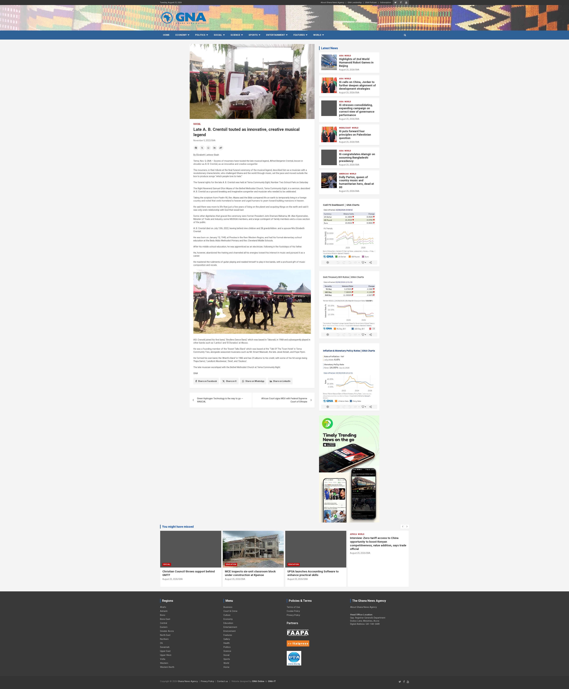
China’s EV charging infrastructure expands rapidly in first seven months (378, 539)
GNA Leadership (355, 2)
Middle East (345, 128)
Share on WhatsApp (254, 381)
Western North (167, 667)
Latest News (329, 48)
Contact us (222, 681)
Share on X (231, 381)
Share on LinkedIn (281, 381)
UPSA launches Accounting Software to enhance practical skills (250, 573)
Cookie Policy (293, 611)
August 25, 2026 (346, 69)
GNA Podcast (371, 2)
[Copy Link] (220, 147)
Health (226, 643)
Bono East (165, 619)
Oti (161, 643)
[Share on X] (202, 147)
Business (227, 607)
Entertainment (275, 35)
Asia (341, 56)
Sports (253, 35)
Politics (200, 35)
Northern (164, 639)
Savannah (165, 647)
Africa (290, 534)
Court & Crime (230, 611)
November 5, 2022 (201, 140)
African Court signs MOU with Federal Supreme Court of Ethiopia (284, 400)
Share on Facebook (207, 381)
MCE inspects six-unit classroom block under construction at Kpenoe (187, 573)
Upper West (165, 655)
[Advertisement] (252, 433)
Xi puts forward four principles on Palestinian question (355, 134)
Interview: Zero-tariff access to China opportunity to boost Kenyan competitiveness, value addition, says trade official (315, 543)
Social (218, 35)
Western (164, 663)
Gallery (226, 639)
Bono (162, 615)
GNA (213, 140)
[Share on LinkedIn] (214, 147)
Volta (162, 659)
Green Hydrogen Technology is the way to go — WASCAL (220, 400)
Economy (181, 35)
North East (165, 635)
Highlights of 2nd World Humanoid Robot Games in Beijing (356, 62)
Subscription (385, 2)
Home (166, 35)
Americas (344, 174)
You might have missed (178, 526)
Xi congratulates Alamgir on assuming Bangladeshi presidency (357, 157)
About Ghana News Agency (332, 2)
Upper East (165, 651)
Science (235, 35)
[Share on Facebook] (195, 147)
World (317, 35)
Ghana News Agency (188, 681)
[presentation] (403, 527)
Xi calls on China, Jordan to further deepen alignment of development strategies (357, 85)
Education (168, 564)
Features (299, 35)
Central (163, 623)
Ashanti (163, 611)
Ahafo (163, 607)
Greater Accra (167, 631)
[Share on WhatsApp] (208, 147)
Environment (229, 631)
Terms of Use (293, 607)
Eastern (163, 627)
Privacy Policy (293, 615)
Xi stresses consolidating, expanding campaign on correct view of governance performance (356, 110)
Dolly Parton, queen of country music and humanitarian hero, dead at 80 (356, 182)
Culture (226, 615)
